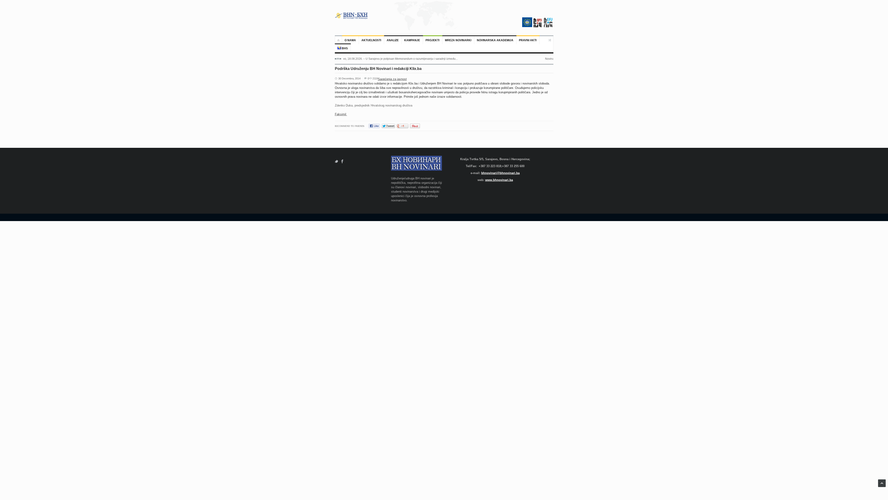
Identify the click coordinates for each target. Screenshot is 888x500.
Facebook (342, 161)
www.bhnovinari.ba (499, 180)
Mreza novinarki (458, 40)
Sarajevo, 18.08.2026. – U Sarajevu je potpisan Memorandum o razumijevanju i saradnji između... (396, 58)
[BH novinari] (352, 15)
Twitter (336, 161)
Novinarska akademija (495, 40)
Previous (335, 59)
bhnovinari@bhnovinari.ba (500, 173)
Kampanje (412, 40)
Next (340, 59)
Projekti (432, 40)
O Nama (350, 40)
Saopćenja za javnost (392, 79)
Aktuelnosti (371, 40)
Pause (338, 58)
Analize (393, 40)
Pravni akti (527, 40)
